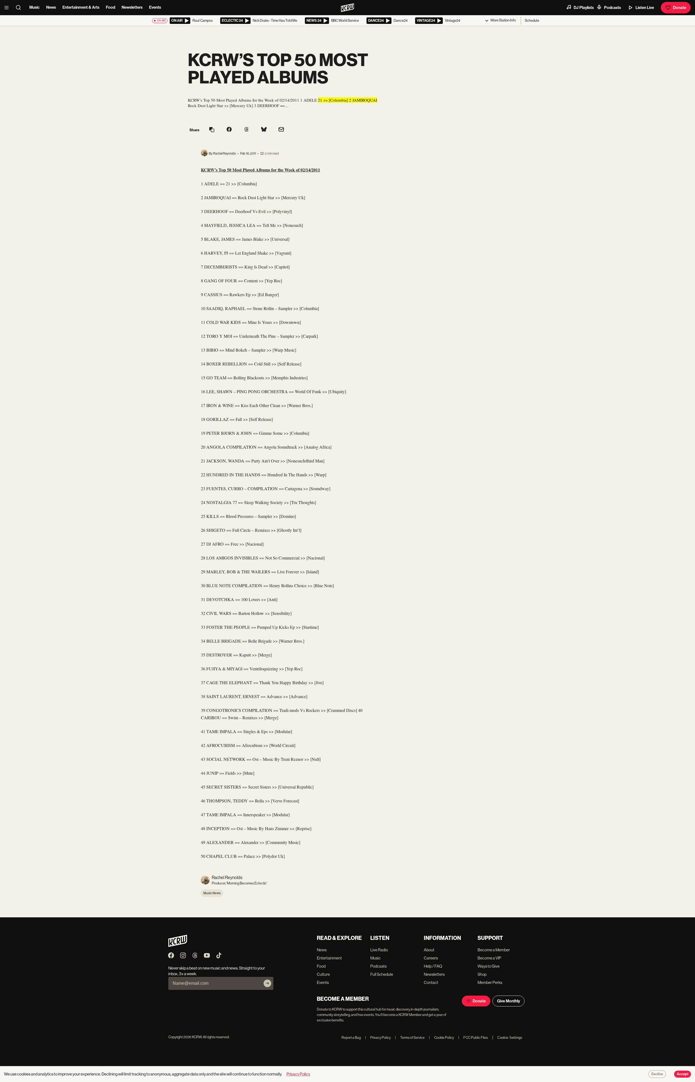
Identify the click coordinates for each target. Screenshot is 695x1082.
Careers (431, 958)
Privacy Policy (378, 1038)
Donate (679, 7)
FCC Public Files (473, 1038)
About (429, 949)
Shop (482, 974)
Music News (212, 893)
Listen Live (645, 7)
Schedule (532, 20)
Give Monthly (508, 1001)
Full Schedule (381, 974)
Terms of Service (410, 1038)
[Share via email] (281, 130)
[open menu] (8, 8)
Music (34, 7)
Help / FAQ (433, 966)
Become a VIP (489, 958)
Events (155, 7)
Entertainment (329, 958)
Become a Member (494, 949)
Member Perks (490, 982)
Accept (682, 1074)
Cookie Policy (441, 1038)
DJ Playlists (584, 7)
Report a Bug (351, 1038)
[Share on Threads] (246, 130)
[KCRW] (177, 945)
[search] (20, 8)
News (51, 7)
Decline (657, 1074)
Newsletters (132, 7)
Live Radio (379, 949)
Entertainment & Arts (80, 7)
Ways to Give (489, 966)
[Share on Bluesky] (264, 130)
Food (110, 7)
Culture (323, 974)
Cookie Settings (509, 1038)
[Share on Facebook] (229, 130)
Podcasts (612, 7)
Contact (431, 982)
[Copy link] (211, 130)
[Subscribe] (267, 983)
